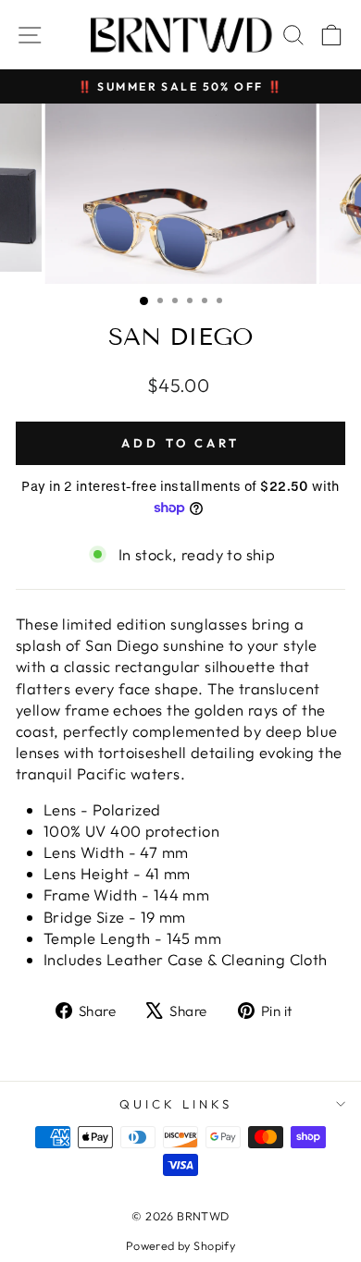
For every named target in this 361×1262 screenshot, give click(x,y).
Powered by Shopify (180, 1245)
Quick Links (175, 1104)
